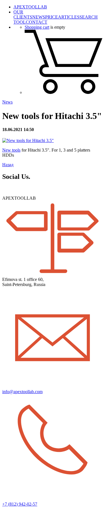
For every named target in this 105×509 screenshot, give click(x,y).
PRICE (51, 17)
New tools (11, 150)
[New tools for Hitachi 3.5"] (28, 140)
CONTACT (36, 22)
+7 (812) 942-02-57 (19, 504)
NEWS (38, 17)
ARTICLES (69, 17)
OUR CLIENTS (22, 14)
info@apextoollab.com (22, 391)
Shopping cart (37, 27)
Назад (7, 164)
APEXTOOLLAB (30, 6)
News (7, 102)
